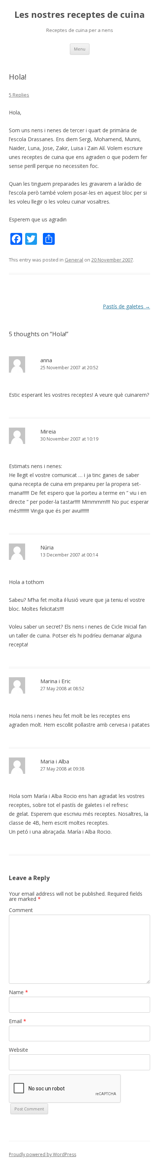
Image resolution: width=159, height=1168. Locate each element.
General (74, 259)
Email (17, 1021)
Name (18, 992)
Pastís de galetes (126, 306)
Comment (21, 910)
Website (18, 1049)
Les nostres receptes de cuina (79, 14)
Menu (79, 49)
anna (46, 360)
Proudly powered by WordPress (42, 1154)
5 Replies (19, 94)
